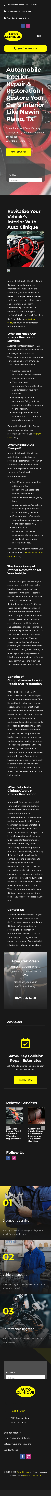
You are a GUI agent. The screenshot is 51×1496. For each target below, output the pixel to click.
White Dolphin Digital (32, 1475)
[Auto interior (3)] (36, 1108)
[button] (8, 1128)
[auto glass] (14, 1108)
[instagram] (28, 26)
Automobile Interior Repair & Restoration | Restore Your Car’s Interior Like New (35, 1135)
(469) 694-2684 (17, 1410)
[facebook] (23, 26)
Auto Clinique (23, 1472)
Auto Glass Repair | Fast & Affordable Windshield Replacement (13, 1134)
